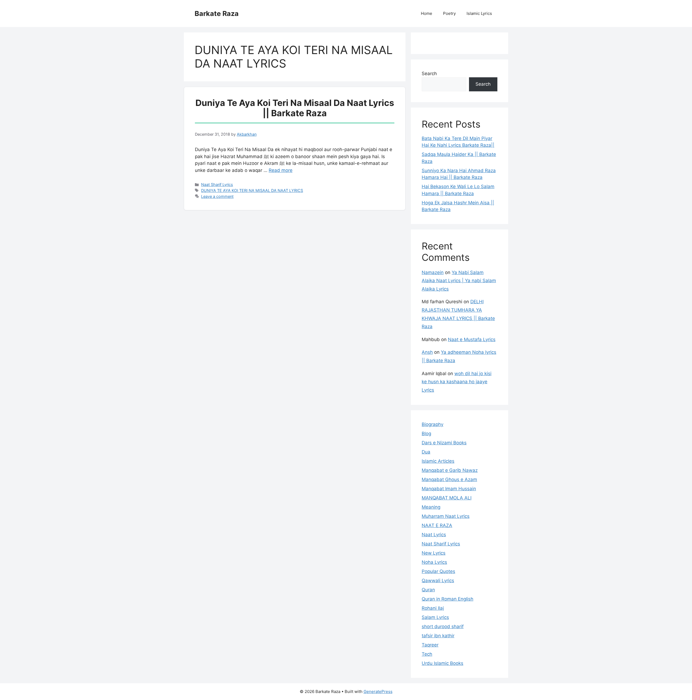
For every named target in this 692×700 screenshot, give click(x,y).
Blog (426, 433)
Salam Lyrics (435, 617)
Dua (426, 452)
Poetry (449, 13)
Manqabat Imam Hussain (449, 488)
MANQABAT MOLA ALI (446, 498)
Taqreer (430, 645)
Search (429, 73)
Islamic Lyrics (479, 13)
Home (426, 13)
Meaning (431, 507)
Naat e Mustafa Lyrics (471, 339)
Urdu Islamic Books (442, 663)
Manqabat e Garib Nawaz (450, 470)
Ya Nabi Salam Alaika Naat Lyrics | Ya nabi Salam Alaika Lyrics (459, 281)
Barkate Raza (217, 13)
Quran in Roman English (447, 599)
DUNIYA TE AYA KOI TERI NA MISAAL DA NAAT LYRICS (252, 190)
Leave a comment (217, 196)
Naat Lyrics (434, 534)
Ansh (427, 352)
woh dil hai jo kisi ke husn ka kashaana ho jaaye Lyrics (456, 382)
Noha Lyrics (434, 562)
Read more (280, 170)
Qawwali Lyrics (438, 580)
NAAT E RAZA (437, 525)
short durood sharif (443, 626)
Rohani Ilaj (433, 608)
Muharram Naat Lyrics (446, 516)
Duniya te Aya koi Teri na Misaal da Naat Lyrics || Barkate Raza (294, 108)
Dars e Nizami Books (444, 442)
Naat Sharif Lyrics (217, 184)
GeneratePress (378, 691)
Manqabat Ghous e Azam (449, 479)
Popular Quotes (438, 571)
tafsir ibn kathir (438, 635)
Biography (432, 424)
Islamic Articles (438, 461)
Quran (428, 589)
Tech (427, 654)
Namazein (433, 272)
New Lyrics (433, 553)
